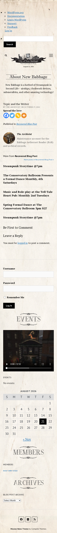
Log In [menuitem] (8, 30)
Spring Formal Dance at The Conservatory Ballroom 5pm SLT (25, 206)
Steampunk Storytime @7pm (22, 166)
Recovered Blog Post (26, 124)
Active (10, 470)
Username (9, 268)
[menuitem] (28, 41)
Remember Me (15, 297)
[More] (24, 115)
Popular (15, 470)
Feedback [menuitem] (12, 27)
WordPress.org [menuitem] (15, 12)
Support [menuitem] (12, 23)
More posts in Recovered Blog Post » (39, 159)
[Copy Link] (18, 115)
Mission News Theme (19, 529)
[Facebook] (6, 115)
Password (9, 283)
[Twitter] (12, 115)
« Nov (27, 439)
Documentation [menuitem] (16, 16)
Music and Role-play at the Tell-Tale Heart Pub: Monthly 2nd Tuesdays (27, 193)
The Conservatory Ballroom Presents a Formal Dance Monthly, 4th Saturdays (28, 178)
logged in (22, 243)
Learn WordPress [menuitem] (16, 19)
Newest (5, 470)
